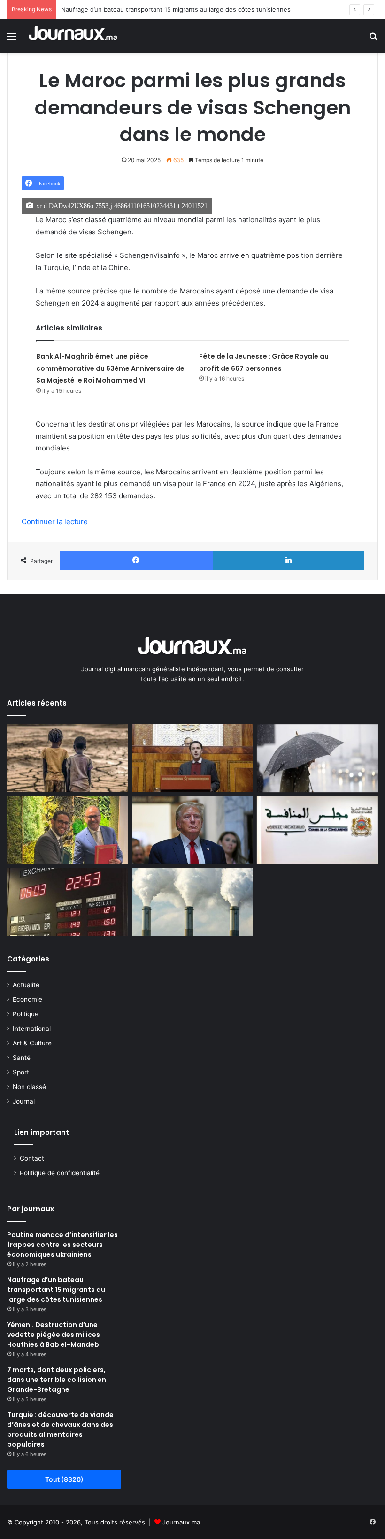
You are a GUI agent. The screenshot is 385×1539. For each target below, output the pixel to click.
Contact (32, 1158)
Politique (25, 1014)
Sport (21, 1072)
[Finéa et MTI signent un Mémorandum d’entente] (67, 830)
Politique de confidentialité (60, 1173)
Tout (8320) (64, 1479)
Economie (27, 999)
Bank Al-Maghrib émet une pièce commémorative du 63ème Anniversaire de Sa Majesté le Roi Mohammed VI (110, 368)
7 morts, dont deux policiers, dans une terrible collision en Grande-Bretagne (56, 1379)
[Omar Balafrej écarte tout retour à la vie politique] (192, 758)
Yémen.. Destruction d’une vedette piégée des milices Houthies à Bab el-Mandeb (53, 1334)
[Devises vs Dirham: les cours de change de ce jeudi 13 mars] (67, 902)
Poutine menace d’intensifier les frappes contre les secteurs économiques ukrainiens (62, 1244)
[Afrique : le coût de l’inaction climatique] (67, 758)
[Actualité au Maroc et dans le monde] (73, 36)
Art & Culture (32, 1043)
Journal (24, 1101)
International (32, 1028)
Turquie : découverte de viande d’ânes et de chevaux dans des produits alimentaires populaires (60, 1429)
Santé (22, 1057)
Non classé (29, 1086)
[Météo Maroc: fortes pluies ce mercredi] (317, 758)
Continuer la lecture (55, 521)
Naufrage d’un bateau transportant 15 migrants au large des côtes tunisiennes (176, 9)
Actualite (26, 985)
